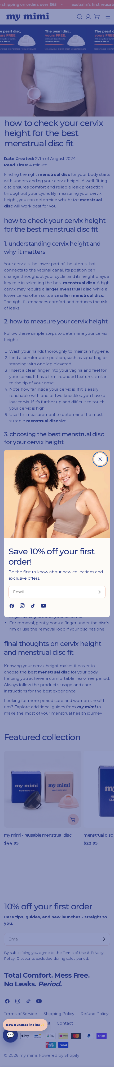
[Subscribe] (99, 592)
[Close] (100, 459)
